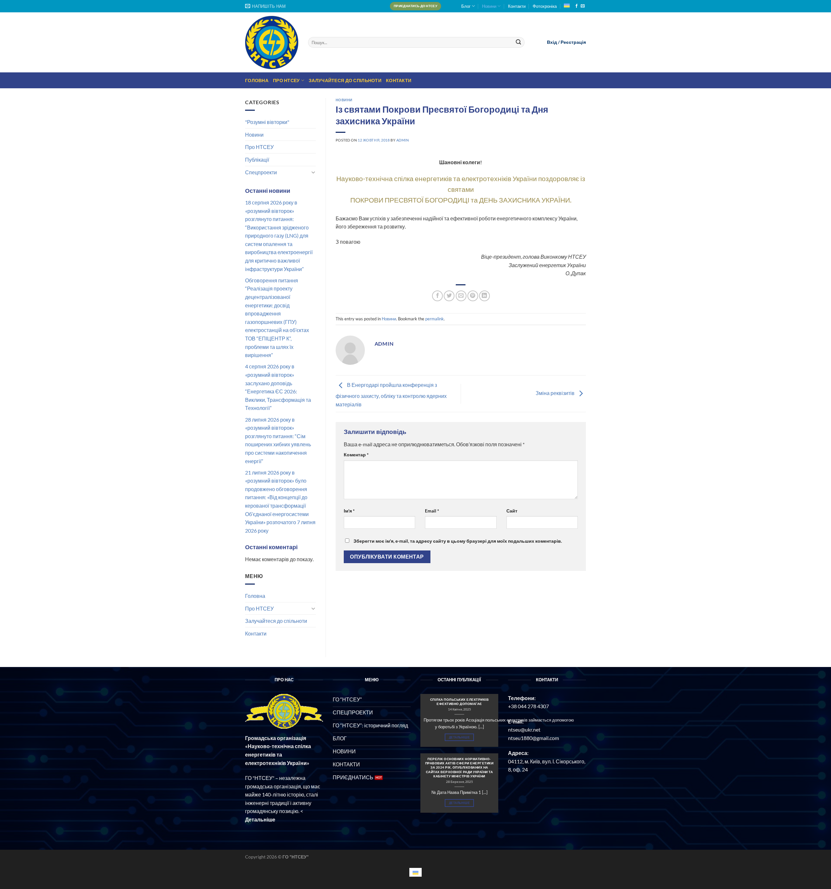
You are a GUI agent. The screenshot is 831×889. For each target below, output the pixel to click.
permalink (434, 318)
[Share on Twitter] (449, 295)
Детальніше (459, 737)
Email (432, 510)
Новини (489, 6)
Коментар (356, 454)
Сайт (511, 510)
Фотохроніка (545, 6)
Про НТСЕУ (286, 80)
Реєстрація (573, 42)
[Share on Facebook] (437, 295)
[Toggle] (313, 172)
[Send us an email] (583, 6)
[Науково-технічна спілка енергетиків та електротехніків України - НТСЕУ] (271, 42)
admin (402, 140)
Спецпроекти (261, 172)
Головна (256, 80)
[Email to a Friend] (461, 295)
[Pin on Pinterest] (472, 295)
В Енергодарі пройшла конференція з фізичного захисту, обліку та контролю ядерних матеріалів (391, 394)
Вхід (552, 42)
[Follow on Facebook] (576, 6)
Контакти (517, 6)
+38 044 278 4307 (528, 706)
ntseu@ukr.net (524, 729)
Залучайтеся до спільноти (345, 80)
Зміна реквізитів (556, 393)
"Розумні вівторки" (267, 122)
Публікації (257, 159)
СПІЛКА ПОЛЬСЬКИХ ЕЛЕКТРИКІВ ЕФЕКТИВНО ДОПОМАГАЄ (459, 702)
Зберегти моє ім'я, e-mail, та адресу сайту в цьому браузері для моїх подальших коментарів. (457, 541)
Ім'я (349, 510)
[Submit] (518, 42)
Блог (466, 6)
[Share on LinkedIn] (484, 295)
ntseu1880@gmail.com (533, 738)
